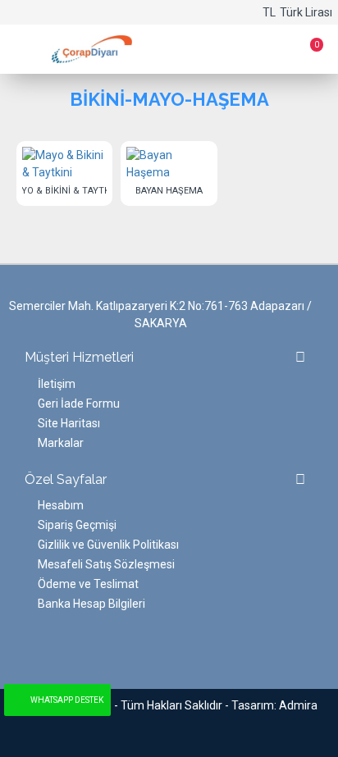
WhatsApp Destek (66, 700)
